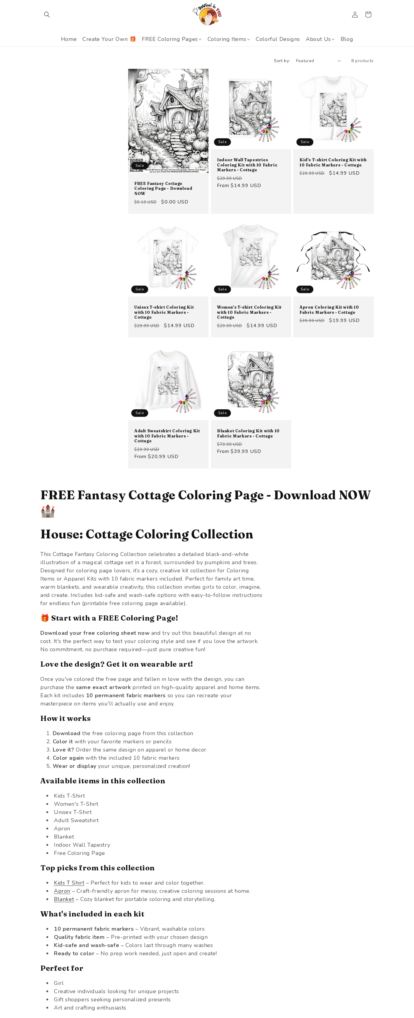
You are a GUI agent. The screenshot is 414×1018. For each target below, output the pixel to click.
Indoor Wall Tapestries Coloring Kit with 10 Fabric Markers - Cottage (247, 164)
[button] (47, 14)
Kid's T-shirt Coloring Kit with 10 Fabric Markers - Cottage (333, 162)
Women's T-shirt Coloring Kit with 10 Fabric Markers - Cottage (249, 312)
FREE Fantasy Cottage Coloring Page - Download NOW (163, 188)
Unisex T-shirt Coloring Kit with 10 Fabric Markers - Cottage (164, 312)
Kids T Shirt (69, 882)
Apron (62, 891)
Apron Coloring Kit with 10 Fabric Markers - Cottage (329, 310)
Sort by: (282, 61)
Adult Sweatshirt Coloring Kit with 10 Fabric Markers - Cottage (167, 436)
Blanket (64, 899)
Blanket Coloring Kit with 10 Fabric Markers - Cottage (248, 433)
